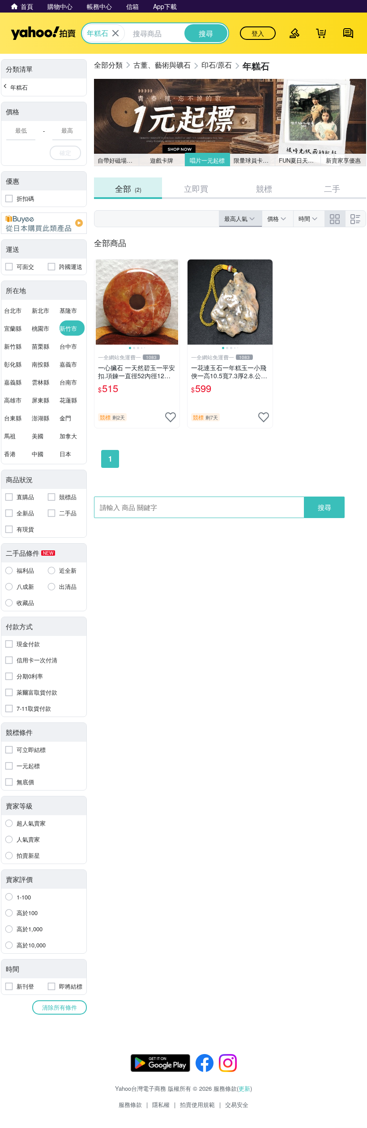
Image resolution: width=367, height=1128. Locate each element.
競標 (264, 188)
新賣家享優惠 (343, 160)
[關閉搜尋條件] (115, 33)
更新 (244, 1088)
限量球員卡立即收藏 (254, 160)
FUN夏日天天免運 (299, 160)
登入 (258, 33)
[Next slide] (173, 302)
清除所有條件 (59, 1007)
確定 (65, 152)
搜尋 (324, 507)
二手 (332, 188)
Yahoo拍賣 (43, 33)
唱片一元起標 (207, 160)
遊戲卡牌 (161, 160)
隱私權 (161, 1104)
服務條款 (130, 1104)
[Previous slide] (100, 302)
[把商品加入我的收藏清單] (170, 417)
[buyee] (44, 223)
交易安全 (236, 1104)
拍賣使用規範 (197, 1104)
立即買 (196, 188)
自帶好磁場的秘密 (118, 160)
